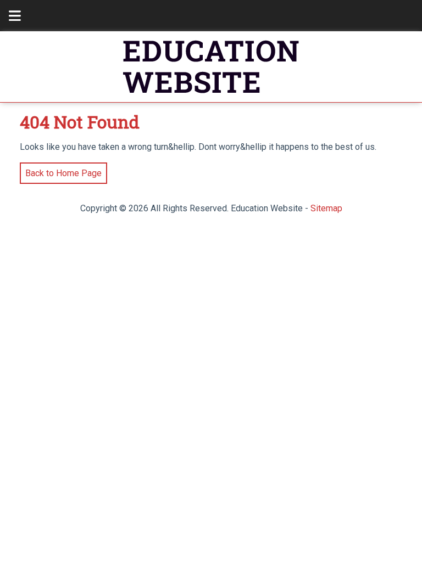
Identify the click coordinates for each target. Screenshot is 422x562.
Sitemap (326, 208)
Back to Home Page (61, 170)
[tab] (9, 15)
